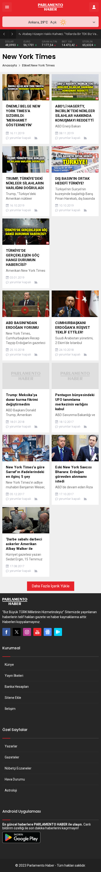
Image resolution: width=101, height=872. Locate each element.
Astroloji (11, 790)
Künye (9, 664)
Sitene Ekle (13, 698)
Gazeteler (12, 757)
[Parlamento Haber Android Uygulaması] (21, 843)
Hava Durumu (15, 779)
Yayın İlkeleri (14, 675)
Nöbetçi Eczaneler (18, 768)
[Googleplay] (58, 632)
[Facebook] (6, 632)
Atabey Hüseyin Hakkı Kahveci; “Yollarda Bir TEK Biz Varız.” (60, 34)
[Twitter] (17, 632)
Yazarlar (11, 746)
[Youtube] (37, 632)
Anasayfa (9, 65)
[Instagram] (27, 632)
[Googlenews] (48, 632)
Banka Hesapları (17, 686)
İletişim (10, 709)
